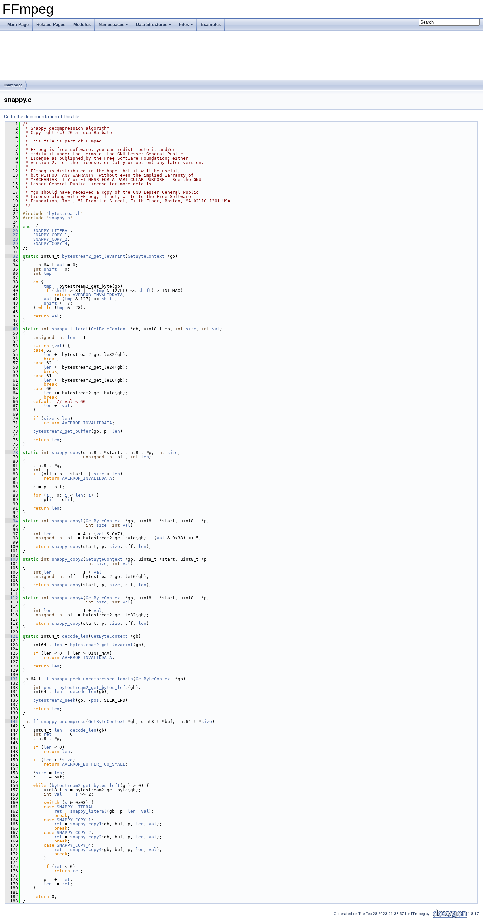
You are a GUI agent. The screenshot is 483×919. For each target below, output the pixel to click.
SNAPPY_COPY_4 (50, 243)
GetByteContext (146, 256)
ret (48, 734)
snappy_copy (66, 452)
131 (11, 678)
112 (11, 597)
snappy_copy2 (67, 559)
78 (11, 452)
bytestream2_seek (54, 700)
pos (48, 687)
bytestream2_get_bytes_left (93, 687)
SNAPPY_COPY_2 (50, 239)
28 (11, 239)
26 (11, 230)
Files (184, 24)
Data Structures (151, 24)
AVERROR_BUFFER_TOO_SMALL (93, 764)
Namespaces (111, 24)
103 (11, 559)
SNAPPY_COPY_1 (50, 234)
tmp (48, 273)
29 (11, 243)
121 (11, 636)
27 (11, 234)
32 (11, 256)
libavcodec (13, 85)
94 (11, 520)
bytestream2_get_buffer (62, 431)
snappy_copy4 (67, 597)
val (61, 264)
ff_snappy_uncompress (59, 721)
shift (50, 269)
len (71, 337)
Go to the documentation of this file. (42, 116)
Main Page (18, 24)
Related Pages (50, 24)
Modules (82, 24)
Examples (211, 24)
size (191, 328)
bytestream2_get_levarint (93, 256)
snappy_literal (70, 328)
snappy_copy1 (67, 520)
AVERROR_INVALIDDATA (98, 294)
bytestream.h (64, 213)
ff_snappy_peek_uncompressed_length (88, 678)
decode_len (75, 636)
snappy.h (59, 217)
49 (11, 328)
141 (11, 721)
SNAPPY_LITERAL (51, 230)
